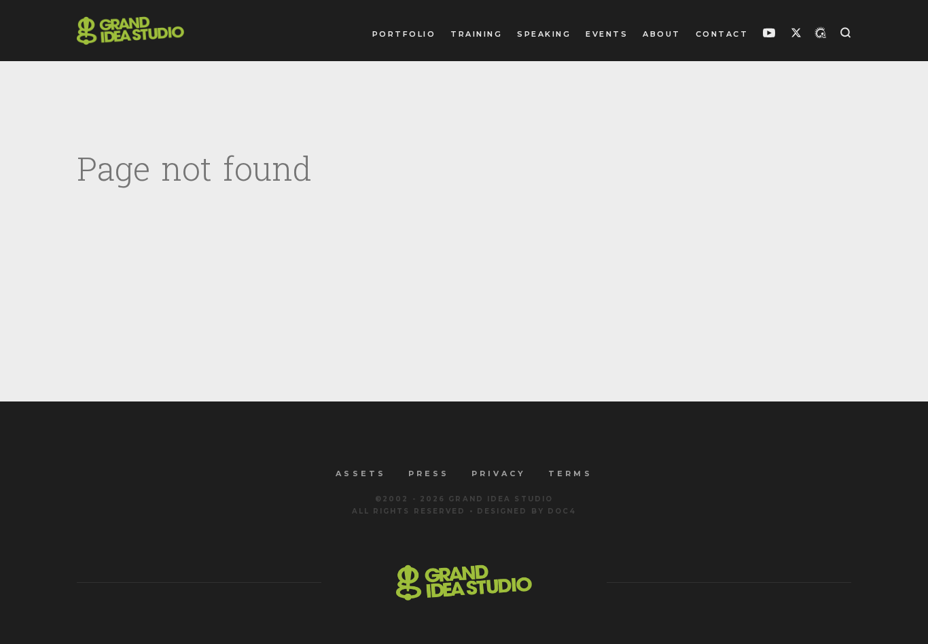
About (662, 34)
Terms (570, 473)
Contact (722, 34)
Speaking (544, 34)
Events (607, 34)
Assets (360, 473)
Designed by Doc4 (527, 511)
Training (476, 34)
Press (428, 473)
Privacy (498, 473)
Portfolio (404, 34)
